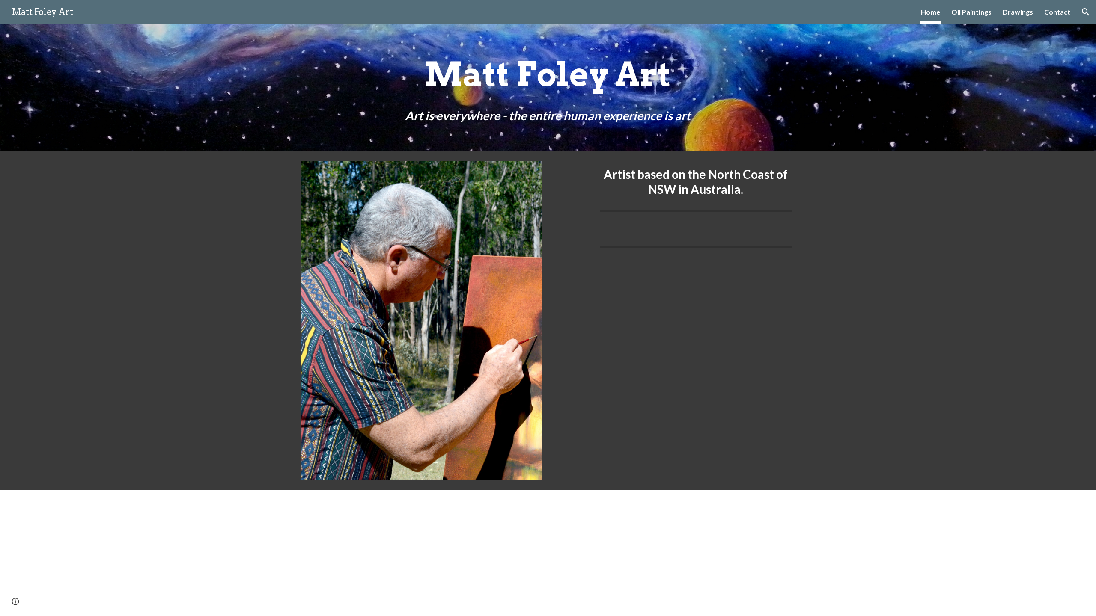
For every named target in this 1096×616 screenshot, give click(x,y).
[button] (1085, 12)
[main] (548, 87)
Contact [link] (1057, 12)
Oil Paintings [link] (971, 12)
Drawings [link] (1018, 12)
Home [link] (930, 12)
